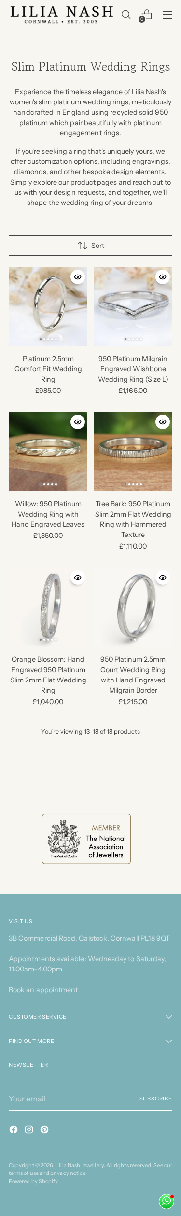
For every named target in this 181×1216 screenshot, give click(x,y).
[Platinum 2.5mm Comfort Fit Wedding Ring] (48, 306)
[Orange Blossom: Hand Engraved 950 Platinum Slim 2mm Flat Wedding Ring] (48, 607)
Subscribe (155, 1098)
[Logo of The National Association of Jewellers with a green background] (86, 839)
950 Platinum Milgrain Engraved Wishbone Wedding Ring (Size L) (133, 369)
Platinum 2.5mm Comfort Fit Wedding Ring (48, 369)
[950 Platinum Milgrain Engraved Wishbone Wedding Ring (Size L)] (133, 306)
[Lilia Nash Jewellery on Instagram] (30, 1131)
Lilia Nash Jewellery (79, 1165)
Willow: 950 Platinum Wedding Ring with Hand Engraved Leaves (48, 514)
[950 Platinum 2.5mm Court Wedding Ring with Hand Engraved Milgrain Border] (133, 607)
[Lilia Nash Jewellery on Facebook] (14, 1131)
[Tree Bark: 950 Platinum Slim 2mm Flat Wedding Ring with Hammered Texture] (133, 451)
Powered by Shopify (33, 1181)
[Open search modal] (126, 15)
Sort (97, 245)
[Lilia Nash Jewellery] (62, 14)
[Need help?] (166, 1201)
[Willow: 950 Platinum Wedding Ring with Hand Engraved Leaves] (48, 451)
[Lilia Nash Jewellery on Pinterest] (45, 1131)
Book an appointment (43, 989)
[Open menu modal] (167, 15)
